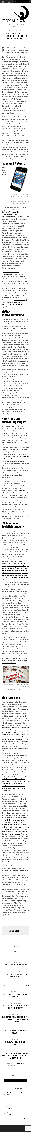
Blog (10, 31)
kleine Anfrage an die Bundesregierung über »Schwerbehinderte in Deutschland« (14, 214)
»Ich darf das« (6, 862)
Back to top (15, 1128)
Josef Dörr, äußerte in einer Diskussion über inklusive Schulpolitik (15, 493)
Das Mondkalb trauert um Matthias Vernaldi (16, 995)
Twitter (15, 946)
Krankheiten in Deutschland (11, 461)
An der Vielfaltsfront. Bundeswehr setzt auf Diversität (15, 1007)
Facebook (15, 943)
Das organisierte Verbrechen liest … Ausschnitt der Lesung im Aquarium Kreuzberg (15, 1019)
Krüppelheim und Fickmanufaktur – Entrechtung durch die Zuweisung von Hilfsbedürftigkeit (15, 973)
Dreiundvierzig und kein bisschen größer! (15, 963)
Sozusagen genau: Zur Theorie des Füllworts (15, 1031)
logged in (18, 1063)
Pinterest (16, 949)
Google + (15, 951)
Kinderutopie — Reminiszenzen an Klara (15, 1043)
